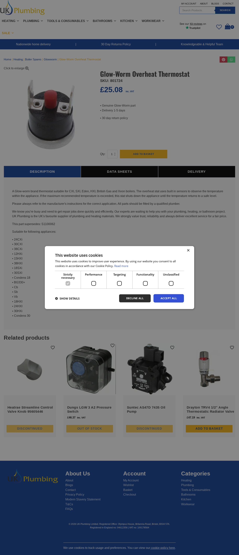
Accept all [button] (169, 298)
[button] (67, 298)
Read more (121, 266)
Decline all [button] (135, 298)
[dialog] (119, 277)
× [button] (188, 250)
